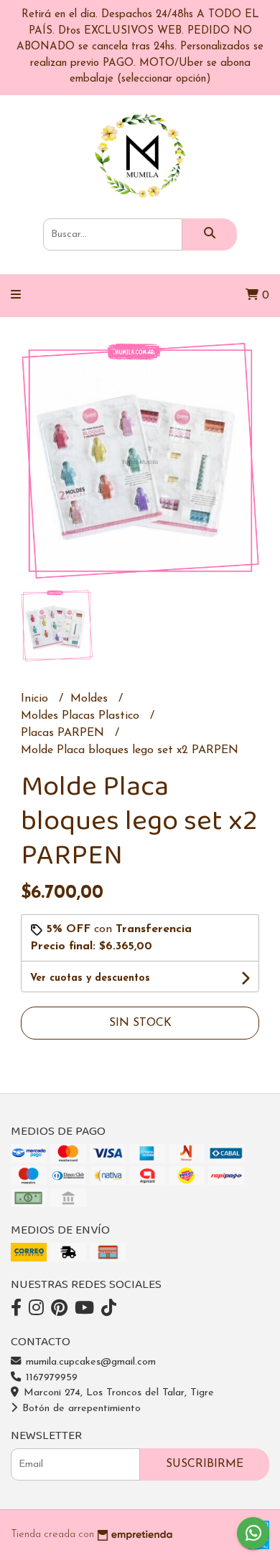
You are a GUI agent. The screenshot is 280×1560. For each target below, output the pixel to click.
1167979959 (50, 1377)
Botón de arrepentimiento (80, 1408)
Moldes (90, 698)
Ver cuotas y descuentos (90, 978)
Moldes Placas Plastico (82, 716)
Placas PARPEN (64, 733)
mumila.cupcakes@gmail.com (89, 1362)
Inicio (36, 698)
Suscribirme (204, 1464)
